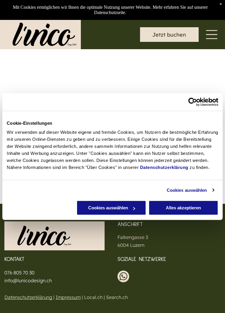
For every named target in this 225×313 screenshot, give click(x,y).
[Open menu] (211, 34)
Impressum (68, 297)
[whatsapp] (123, 277)
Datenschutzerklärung (164, 167)
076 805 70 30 (19, 273)
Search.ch (117, 297)
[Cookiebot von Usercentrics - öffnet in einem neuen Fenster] (192, 102)
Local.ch (93, 297)
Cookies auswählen (187, 190)
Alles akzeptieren (183, 207)
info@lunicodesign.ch (28, 280)
